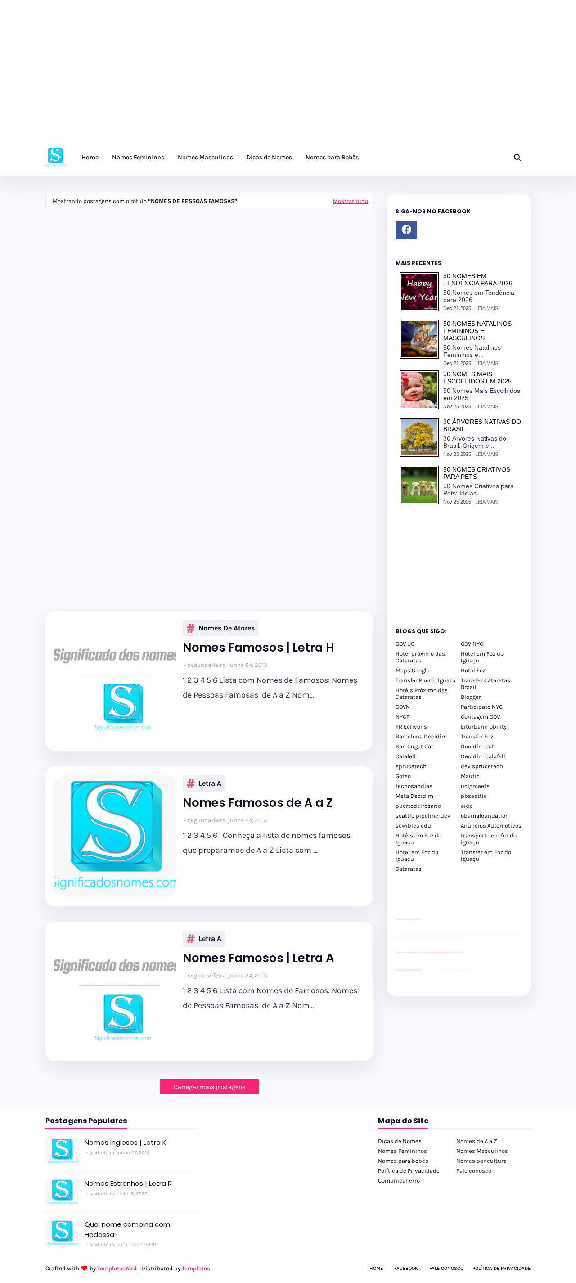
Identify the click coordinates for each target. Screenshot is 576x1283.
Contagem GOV (480, 716)
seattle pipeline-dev (423, 815)
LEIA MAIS (486, 308)
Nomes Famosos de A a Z (258, 803)
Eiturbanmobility (484, 726)
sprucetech (411, 766)
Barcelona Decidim (421, 736)
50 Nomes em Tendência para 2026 (478, 279)
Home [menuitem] (90, 157)
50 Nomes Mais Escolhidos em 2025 (477, 377)
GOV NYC (472, 643)
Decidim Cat (477, 746)
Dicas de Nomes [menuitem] (269, 157)
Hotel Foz (473, 670)
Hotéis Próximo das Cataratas (422, 693)
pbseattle (474, 795)
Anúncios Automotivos (491, 825)
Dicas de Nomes (400, 1141)
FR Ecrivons (411, 726)
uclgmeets (475, 786)
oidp (467, 805)
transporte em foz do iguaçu (489, 839)
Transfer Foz (477, 736)
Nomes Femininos (402, 1151)
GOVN (403, 706)
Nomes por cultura (481, 1160)
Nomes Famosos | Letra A (258, 958)
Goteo (403, 776)
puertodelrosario (418, 805)
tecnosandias (414, 786)
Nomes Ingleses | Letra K (125, 1142)
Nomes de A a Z (476, 1141)
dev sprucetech (482, 766)
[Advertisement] (270, 77)
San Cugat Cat (414, 746)
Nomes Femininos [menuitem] (138, 157)
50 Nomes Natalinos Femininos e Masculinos (477, 331)
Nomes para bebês (403, 1160)
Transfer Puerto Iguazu (426, 680)
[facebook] (406, 230)
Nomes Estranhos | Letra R (128, 1183)
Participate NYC (482, 706)
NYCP (403, 716)
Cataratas (409, 868)
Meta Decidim (414, 795)
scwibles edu (413, 825)
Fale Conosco (446, 1268)
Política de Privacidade (409, 1170)
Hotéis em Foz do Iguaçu (418, 839)
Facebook (406, 1268)
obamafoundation (485, 815)
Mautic (470, 776)
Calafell (406, 756)
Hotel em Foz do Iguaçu (482, 657)
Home (376, 1268)
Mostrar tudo (350, 201)
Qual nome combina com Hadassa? (127, 1229)
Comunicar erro (399, 1180)
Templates (196, 1268)
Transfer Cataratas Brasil (485, 683)
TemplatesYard (117, 1268)
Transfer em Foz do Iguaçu (486, 855)
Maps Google (413, 670)
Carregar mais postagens (209, 1087)
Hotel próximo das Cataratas (420, 657)
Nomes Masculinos (482, 1151)
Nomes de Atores (226, 628)
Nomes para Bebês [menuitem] (332, 157)
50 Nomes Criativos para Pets (476, 473)
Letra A (209, 783)
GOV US (405, 643)
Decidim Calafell (483, 756)
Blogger (471, 696)
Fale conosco (473, 1170)
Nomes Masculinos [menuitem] (205, 157)
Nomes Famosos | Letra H (258, 648)
